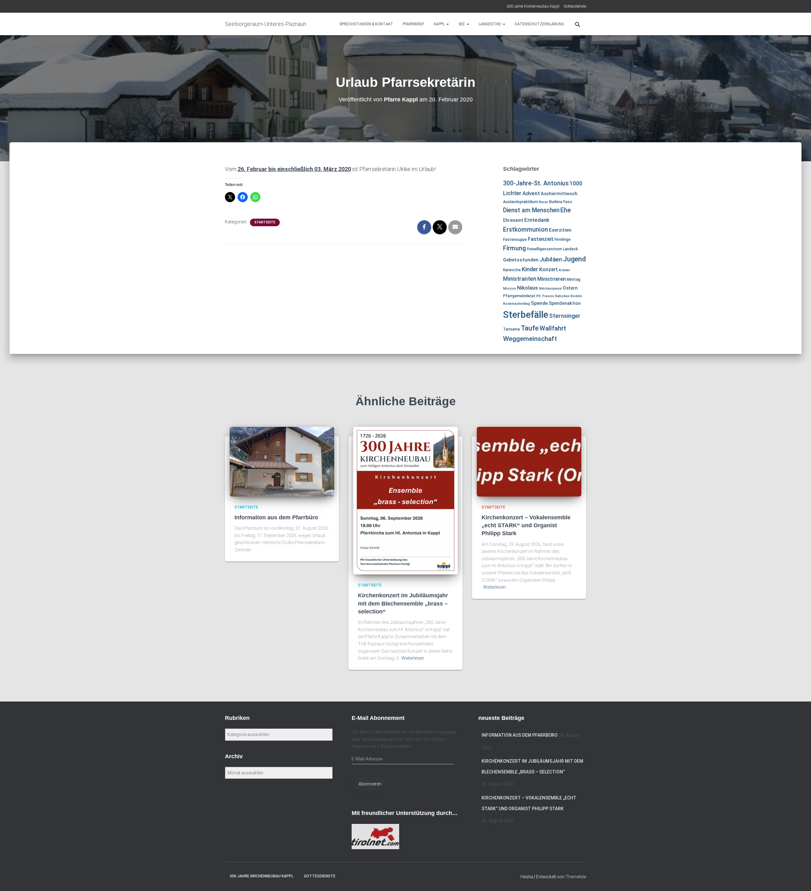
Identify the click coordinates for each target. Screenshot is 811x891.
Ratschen (562, 296)
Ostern (570, 288)
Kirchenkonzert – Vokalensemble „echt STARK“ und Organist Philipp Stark (526, 525)
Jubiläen (551, 259)
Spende (539, 303)
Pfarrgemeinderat (519, 296)
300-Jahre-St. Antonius (536, 183)
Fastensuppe (515, 239)
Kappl (440, 24)
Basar (543, 202)
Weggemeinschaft (530, 339)
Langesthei (490, 24)
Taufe (530, 328)
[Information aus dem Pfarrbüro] (282, 461)
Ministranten (519, 278)
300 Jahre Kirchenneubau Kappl (533, 6)
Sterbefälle (525, 314)
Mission (509, 288)
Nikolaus (527, 288)
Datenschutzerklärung (539, 24)
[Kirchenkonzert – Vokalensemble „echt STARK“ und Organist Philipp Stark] (529, 461)
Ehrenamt (513, 220)
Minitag (573, 279)
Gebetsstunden (521, 260)
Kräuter (564, 270)
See (462, 24)
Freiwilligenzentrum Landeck (552, 249)
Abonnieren (370, 783)
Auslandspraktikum (520, 202)
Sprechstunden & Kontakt (366, 24)
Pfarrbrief (413, 24)
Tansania (511, 329)
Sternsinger (564, 315)
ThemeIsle (575, 876)
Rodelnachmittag (516, 304)
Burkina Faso (560, 202)
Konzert (548, 269)
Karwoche (512, 270)
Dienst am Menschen (531, 210)
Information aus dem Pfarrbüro (276, 517)
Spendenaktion (565, 303)
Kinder (530, 269)
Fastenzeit (540, 239)
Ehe (565, 210)
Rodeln (576, 296)
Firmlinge (562, 239)
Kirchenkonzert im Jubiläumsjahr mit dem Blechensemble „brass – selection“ (403, 603)
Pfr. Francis (545, 296)
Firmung (514, 248)
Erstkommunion (525, 229)
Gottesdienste (575, 6)
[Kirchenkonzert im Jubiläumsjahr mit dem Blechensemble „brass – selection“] (405, 500)
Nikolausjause (550, 288)
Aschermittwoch (559, 193)
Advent (531, 193)
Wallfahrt (553, 328)
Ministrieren (551, 279)
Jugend (574, 259)
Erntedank (536, 220)
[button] (447, 24)
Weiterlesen (412, 658)
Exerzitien (560, 230)
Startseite (264, 222)
